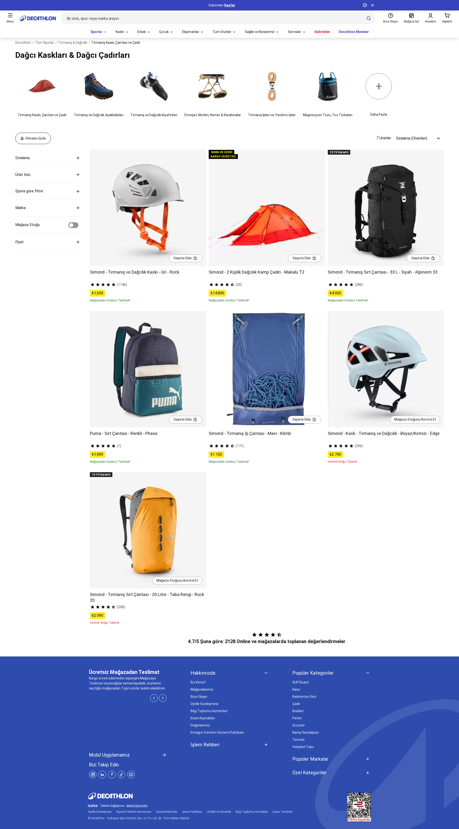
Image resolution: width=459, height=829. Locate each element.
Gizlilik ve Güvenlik (219, 811)
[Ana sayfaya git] (38, 18)
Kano (296, 689)
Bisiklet (298, 711)
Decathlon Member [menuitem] (354, 32)
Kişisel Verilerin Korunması (133, 811)
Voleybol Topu (303, 747)
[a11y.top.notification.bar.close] (372, 5)
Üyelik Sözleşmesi (204, 704)
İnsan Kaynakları (203, 718)
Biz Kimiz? (198, 682)
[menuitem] (98, 32)
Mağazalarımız (202, 689)
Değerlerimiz (200, 725)
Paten (297, 718)
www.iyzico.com (137, 805)
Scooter (298, 725)
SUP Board (300, 682)
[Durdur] (364, 5)
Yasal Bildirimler (166, 811)
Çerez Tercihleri (283, 811)
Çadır (296, 704)
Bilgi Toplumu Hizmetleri (209, 711)
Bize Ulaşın (199, 697)
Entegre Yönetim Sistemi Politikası (217, 732)
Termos (298, 740)
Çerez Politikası (192, 811)
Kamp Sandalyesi (305, 732)
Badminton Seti (304, 697)
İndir (235, 5)
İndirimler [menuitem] (322, 32)
